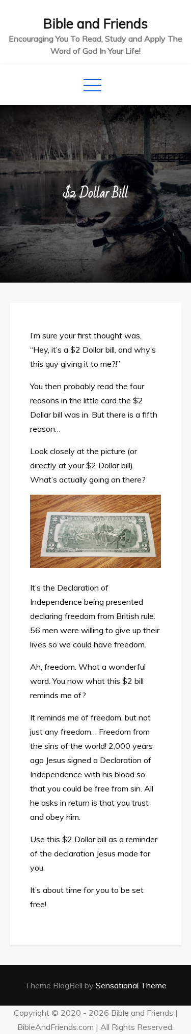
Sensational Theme (131, 985)
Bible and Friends (95, 23)
